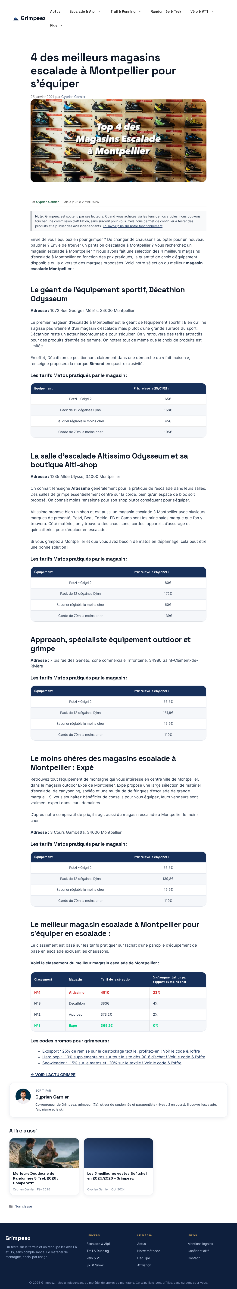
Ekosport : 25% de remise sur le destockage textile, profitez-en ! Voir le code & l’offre (121, 1051)
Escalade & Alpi (82, 11)
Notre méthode (148, 1251)
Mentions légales (200, 1244)
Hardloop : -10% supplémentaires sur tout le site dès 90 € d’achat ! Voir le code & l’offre (123, 1057)
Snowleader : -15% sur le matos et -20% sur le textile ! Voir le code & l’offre (111, 1063)
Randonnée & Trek (166, 11)
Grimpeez (33, 18)
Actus (55, 11)
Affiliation (144, 1265)
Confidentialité (198, 1251)
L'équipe (143, 1258)
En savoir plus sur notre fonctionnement (132, 226)
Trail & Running (123, 11)
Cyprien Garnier (47, 202)
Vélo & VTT (199, 11)
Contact (194, 1258)
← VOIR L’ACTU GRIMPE (53, 1074)
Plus (53, 25)
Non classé (23, 1206)
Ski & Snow (95, 1265)
